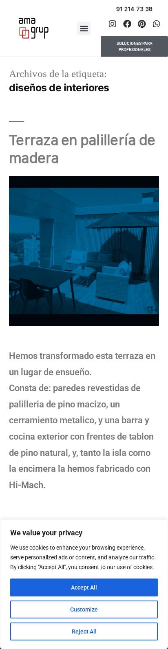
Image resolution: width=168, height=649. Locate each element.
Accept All (84, 587)
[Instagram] (112, 24)
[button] (84, 28)
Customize (84, 609)
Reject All (84, 631)
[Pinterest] (142, 24)
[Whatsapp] (156, 24)
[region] (84, 584)
